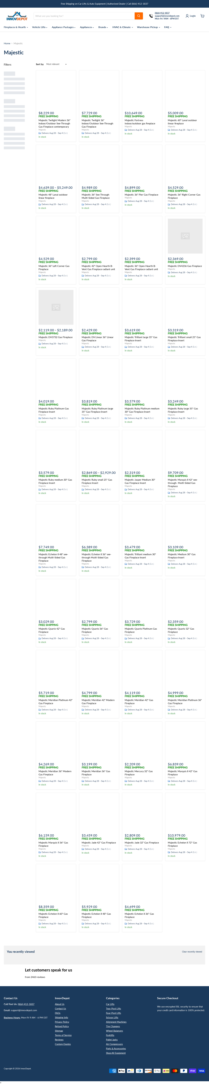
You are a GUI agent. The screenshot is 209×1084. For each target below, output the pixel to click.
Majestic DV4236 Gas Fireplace (185, 265)
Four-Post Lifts (113, 1013)
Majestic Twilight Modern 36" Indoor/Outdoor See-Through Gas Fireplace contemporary (54, 123)
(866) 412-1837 (26, 1004)
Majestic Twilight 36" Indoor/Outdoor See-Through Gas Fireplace (97, 123)
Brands (102, 27)
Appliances (86, 27)
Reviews (59, 1039)
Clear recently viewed (192, 951)
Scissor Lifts (112, 1017)
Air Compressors (114, 1044)
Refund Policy (62, 1026)
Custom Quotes (63, 1044)
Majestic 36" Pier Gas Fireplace (141, 194)
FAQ (167, 27)
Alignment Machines (116, 1021)
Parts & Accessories (116, 1048)
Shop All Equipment (116, 1053)
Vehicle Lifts (39, 27)
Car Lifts (110, 1004)
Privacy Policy (62, 1021)
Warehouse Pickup (147, 27)
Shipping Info (61, 1017)
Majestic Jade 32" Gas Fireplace (142, 842)
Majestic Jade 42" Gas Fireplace (99, 842)
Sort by (40, 64)
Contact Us (60, 1008)
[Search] (139, 15)
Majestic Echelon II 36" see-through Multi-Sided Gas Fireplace (96, 557)
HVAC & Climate (121, 27)
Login (193, 15)
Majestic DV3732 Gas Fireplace (56, 337)
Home (7, 43)
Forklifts (110, 1035)
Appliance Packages (63, 27)
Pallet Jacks (112, 1039)
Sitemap (59, 1030)
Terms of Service (63, 1035)
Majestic (42, 129)
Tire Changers (113, 1026)
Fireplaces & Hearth (15, 27)
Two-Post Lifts (113, 1008)
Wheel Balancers (114, 1030)
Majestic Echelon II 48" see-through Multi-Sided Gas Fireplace (53, 557)
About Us (59, 1004)
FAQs (57, 1013)
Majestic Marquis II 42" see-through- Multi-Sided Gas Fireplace (183, 482)
